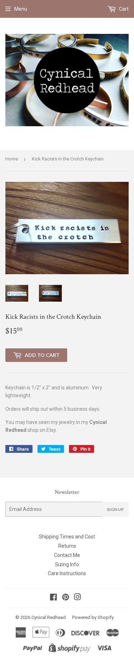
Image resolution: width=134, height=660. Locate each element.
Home (11, 159)
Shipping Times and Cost (67, 536)
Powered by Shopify (93, 617)
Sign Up (115, 509)
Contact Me (67, 555)
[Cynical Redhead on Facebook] (53, 598)
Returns (67, 546)
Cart (123, 9)
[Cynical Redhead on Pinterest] (65, 598)
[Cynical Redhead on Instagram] (77, 598)
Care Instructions (67, 573)
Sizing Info (67, 564)
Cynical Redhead (48, 617)
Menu (20, 9)
